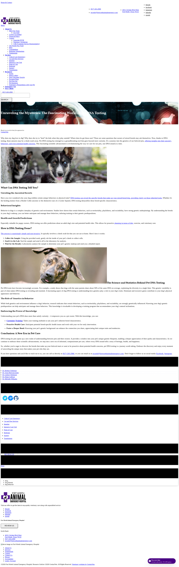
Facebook (159, 354)
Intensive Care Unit (15, 62)
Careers (11, 38)
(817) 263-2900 (96, 9)
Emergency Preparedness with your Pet (22, 85)
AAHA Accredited (15, 34)
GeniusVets (4, 132)
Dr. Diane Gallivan (8, 377)
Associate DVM (18, 40)
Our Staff (16, 33)
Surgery (11, 68)
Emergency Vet (10, 87)
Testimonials (13, 53)
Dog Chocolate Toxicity (17, 77)
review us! (9, 454)
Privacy (7, 557)
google (148, 15)
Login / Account (10, 561)
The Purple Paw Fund (16, 46)
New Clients (9, 88)
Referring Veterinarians (16, 51)
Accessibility (9, 559)
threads (148, 5)
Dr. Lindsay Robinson (9, 375)
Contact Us (8, 555)
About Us (8, 29)
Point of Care (13, 64)
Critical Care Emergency (17, 57)
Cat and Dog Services (16, 59)
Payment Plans (14, 79)
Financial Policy (14, 36)
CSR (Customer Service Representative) (26, 44)
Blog (10, 47)
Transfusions (13, 70)
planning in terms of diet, (124, 223)
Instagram (168, 354)
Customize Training (14, 321)
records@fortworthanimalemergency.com (104, 12)
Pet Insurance (13, 83)
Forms (11, 74)
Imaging (12, 60)
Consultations (13, 49)
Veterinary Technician (20, 42)
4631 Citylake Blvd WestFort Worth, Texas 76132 (130, 11)
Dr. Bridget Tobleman (9, 371)
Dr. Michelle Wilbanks (9, 379)
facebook (149, 7)
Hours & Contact (6, 2)
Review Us (9, 526)
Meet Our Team (14, 31)
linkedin (148, 12)
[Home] (11, 23)
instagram (149, 10)
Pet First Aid (13, 81)
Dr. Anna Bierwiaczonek (10, 373)
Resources (8, 72)
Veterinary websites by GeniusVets (83, 564)
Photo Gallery (13, 75)
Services (8, 55)
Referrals (12, 66)
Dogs (2, 466)
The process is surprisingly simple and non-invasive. (20, 234)
